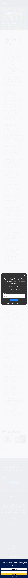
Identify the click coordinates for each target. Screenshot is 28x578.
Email (5, 293)
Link (20, 303)
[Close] (24, 275)
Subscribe (14, 300)
